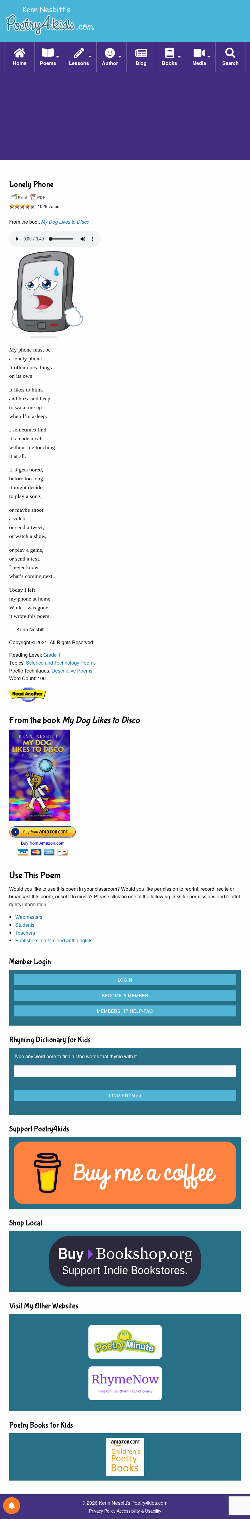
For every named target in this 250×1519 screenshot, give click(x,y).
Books (169, 63)
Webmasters (28, 916)
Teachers (25, 932)
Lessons (79, 63)
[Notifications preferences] (11, 1505)
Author (110, 63)
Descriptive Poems (72, 670)
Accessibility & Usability (139, 1511)
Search (230, 63)
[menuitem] (19, 57)
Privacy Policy (102, 1511)
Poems (48, 63)
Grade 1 (52, 654)
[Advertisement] (125, 117)
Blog (141, 63)
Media (199, 63)
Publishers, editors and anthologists (53, 940)
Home (20, 63)
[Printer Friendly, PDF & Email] (28, 196)
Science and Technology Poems (61, 662)
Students (24, 924)
